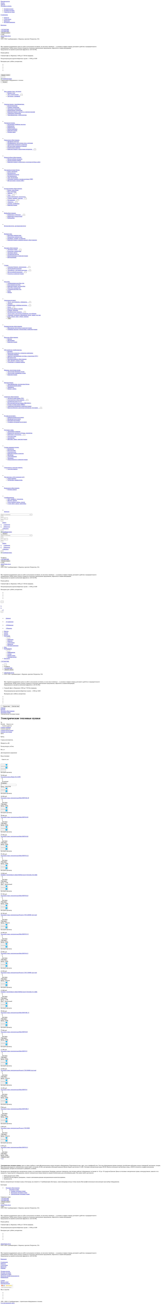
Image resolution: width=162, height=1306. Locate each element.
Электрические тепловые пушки (20, 1194)
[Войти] (1, 604)
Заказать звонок (5, 32)
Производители (5, 1283)
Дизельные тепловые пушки (19, 1192)
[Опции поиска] (2, 516)
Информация (4, 1277)
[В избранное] (4, 765)
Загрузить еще (5, 1157)
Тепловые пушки (14, 1189)
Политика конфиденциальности (10, 1276)
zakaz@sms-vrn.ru (6, 36)
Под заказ (3, 804)
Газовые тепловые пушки (18, 1191)
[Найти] (6, 518)
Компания (3, 1259)
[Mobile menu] (2, 551)
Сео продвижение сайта (8, 1303)
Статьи (3, 1280)
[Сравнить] (4, 767)
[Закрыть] (2, 612)
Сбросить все (9, 724)
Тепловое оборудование (12, 1188)
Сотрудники (7, 19)
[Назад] (8, 638)
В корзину (3, 783)
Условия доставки (9, 10)
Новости (6, 17)
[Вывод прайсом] (5, 761)
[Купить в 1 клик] (3, 770)
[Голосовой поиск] (3, 518)
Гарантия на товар (9, 12)
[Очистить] (31, 515)
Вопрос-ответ (5, 1282)
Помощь (3, 1268)
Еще (9, 318)
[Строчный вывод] (3, 761)
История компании (9, 22)
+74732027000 (5, 29)
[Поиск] (2, 602)
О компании (4, 1262)
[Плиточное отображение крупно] (1, 761)
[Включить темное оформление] (3, 77)
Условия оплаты (8, 9)
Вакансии (7, 20)
